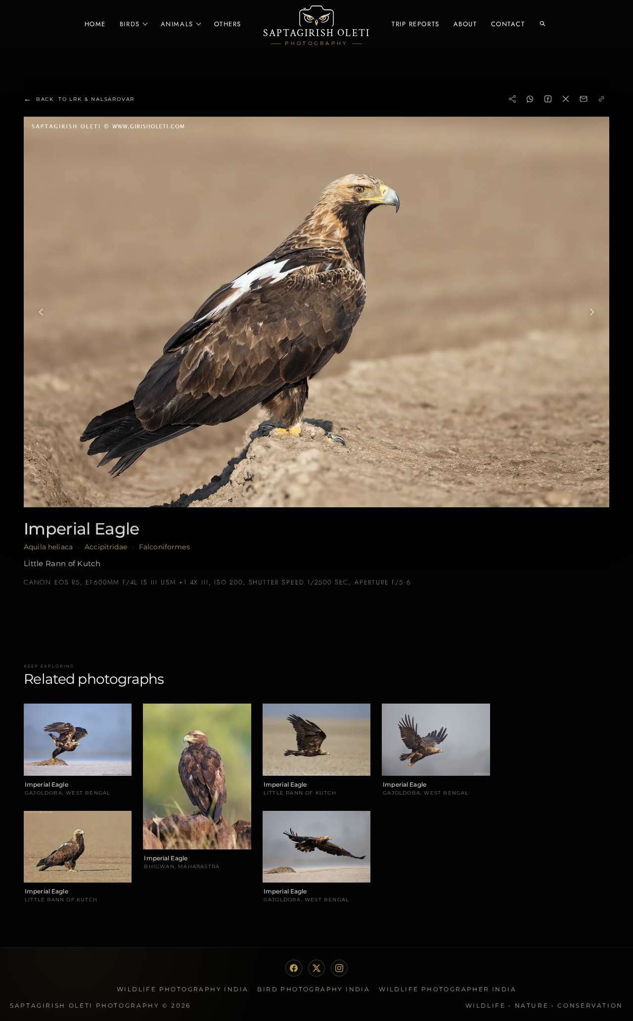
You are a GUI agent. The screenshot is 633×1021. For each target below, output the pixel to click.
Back (79, 98)
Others (227, 24)
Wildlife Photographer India (447, 989)
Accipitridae (106, 546)
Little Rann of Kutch (62, 563)
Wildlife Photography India (182, 989)
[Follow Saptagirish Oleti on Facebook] (293, 968)
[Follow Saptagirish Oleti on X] (316, 968)
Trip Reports (416, 24)
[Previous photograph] (41, 312)
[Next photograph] (592, 312)
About (465, 24)
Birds (130, 24)
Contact (508, 24)
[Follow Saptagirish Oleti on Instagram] (339, 968)
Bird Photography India (313, 989)
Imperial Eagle (81, 528)
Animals (177, 24)
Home (95, 24)
